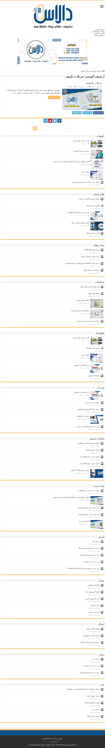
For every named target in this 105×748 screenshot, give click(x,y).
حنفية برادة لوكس (83, 416)
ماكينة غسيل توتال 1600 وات (89, 463)
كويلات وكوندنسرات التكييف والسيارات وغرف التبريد (71, 497)
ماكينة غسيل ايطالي (92, 450)
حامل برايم (85, 172)
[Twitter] (55, 121)
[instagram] (46, 121)
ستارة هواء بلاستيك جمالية (90, 256)
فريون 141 (95, 541)
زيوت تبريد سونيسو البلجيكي (89, 672)
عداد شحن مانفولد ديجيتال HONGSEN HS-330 (83, 568)
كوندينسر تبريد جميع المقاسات (88, 514)
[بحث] (35, 128)
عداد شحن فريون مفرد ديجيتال (88, 548)
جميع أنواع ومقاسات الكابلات (89, 642)
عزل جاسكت (94, 605)
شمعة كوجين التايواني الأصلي (89, 199)
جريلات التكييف (94, 83)
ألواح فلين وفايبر (93, 585)
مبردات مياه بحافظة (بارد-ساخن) (88, 427)
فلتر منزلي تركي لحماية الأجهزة (78, 212)
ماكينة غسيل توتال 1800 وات (89, 457)
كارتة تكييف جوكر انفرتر (81, 141)
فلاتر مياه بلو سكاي (92, 233)
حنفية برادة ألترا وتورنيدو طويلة (88, 409)
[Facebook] (59, 121)
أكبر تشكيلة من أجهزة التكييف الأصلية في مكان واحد (71, 161)
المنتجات (86, 87)
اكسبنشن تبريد (84, 521)
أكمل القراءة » (54, 97)
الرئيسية (100, 71)
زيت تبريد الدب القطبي (91, 562)
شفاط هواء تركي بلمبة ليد (80, 311)
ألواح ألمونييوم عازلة (92, 592)
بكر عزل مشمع (94, 612)
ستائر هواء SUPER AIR (91, 250)
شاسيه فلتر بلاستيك (93, 206)
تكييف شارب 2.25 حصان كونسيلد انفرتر (85, 182)
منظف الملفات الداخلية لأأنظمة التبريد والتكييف (83, 689)
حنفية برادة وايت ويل (92, 402)
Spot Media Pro (48, 739)
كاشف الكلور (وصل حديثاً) (80, 223)
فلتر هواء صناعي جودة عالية (89, 287)
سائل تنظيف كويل (93, 696)
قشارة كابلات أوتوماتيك (91, 636)
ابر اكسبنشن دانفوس (81, 365)
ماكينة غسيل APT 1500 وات (79, 470)
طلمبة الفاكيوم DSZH (92, 703)
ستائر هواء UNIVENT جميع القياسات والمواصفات (82, 263)
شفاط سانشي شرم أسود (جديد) (88, 321)
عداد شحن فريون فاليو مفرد (89, 555)
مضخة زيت (95, 659)
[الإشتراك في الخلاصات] (1, 76)
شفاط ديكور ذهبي (83, 300)
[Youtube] (50, 121)
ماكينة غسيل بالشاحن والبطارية (88, 443)
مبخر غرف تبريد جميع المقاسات (88, 508)
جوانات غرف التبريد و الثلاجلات (88, 490)
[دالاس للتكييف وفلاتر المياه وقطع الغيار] (53, 15)
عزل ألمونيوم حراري (92, 599)
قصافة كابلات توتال (92, 629)
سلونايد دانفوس (93, 375)
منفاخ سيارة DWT (93, 716)
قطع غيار (80, 87)
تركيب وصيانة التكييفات (81, 151)
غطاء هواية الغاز (93, 293)
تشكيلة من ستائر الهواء (91, 270)
